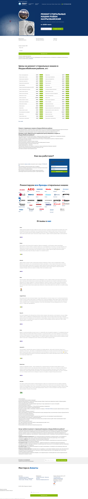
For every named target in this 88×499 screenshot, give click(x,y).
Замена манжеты (48, 83)
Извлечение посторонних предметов (51, 93)
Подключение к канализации (24, 118)
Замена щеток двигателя (23, 81)
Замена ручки (47, 85)
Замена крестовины (48, 112)
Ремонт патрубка (48, 101)
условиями (31, 58)
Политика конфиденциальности (42, 479)
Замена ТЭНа (47, 97)
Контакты (59, 4)
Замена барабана (22, 85)
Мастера (53, 4)
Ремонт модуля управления (50, 99)
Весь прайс (21, 121)
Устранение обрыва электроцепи (50, 89)
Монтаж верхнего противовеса (24, 112)
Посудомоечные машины (31, 4)
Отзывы (56, 4)
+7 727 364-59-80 (56, 477)
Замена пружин (21, 105)
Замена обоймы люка (22, 116)
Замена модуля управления (23, 101)
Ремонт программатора (49, 95)
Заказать (41, 74)
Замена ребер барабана (49, 116)
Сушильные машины (37, 4)
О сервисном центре (40, 477)
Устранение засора (48, 87)
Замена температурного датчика (24, 89)
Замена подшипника (22, 97)
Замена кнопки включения (23, 93)
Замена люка (21, 114)
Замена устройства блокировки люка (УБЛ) (26, 87)
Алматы (26, 1)
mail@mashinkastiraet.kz (58, 478)
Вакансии (47, 477)
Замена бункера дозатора (49, 105)
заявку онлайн (27, 164)
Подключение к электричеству (50, 118)
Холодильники (44, 4)
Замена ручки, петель (22, 95)
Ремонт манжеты (48, 81)
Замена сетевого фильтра (23, 91)
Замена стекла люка (48, 114)
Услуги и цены (49, 4)
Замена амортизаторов (49, 103)
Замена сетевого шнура (49, 91)
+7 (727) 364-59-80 (48, 408)
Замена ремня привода (23, 103)
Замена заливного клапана (23, 99)
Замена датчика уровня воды (24, 83)
